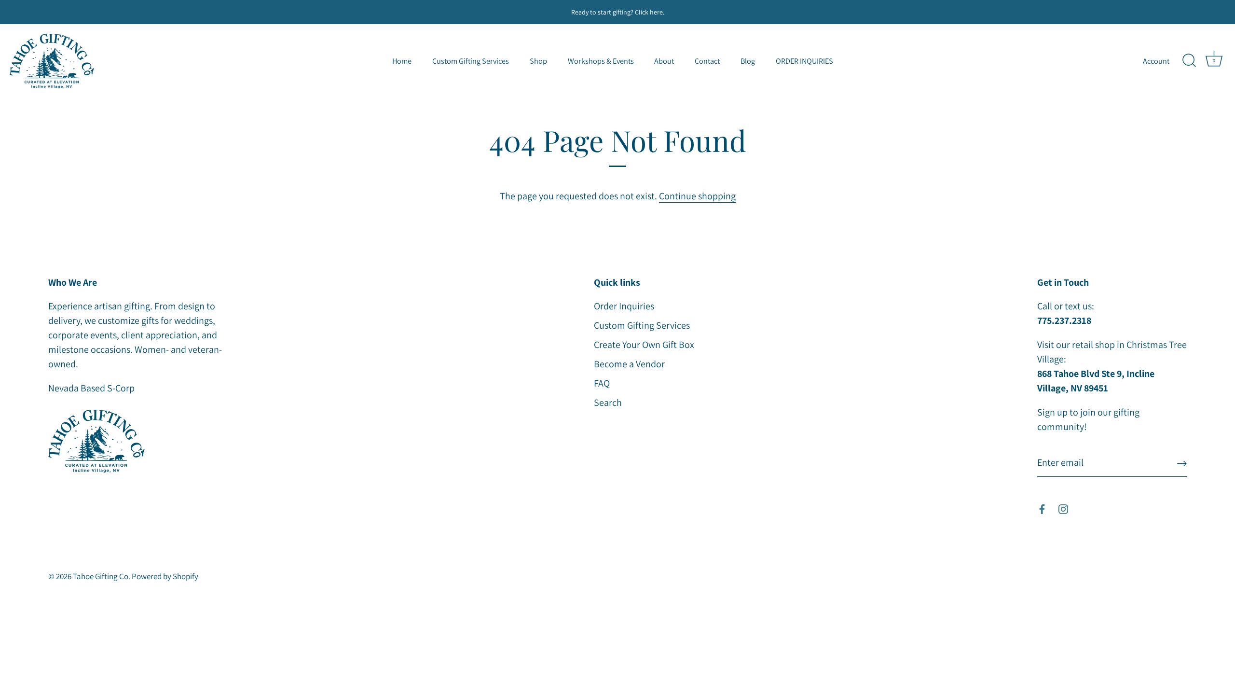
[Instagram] (1063, 508)
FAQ (602, 383)
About (664, 61)
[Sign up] (1182, 463)
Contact (707, 61)
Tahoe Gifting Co (100, 576)
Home (402, 61)
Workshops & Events (601, 61)
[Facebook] (1042, 508)
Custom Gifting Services (470, 61)
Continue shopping (697, 196)
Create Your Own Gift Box (644, 344)
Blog (748, 61)
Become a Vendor (629, 364)
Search (608, 402)
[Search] (1189, 60)
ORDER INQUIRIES (804, 61)
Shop (538, 61)
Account (1156, 61)
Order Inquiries (624, 306)
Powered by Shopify (165, 576)
